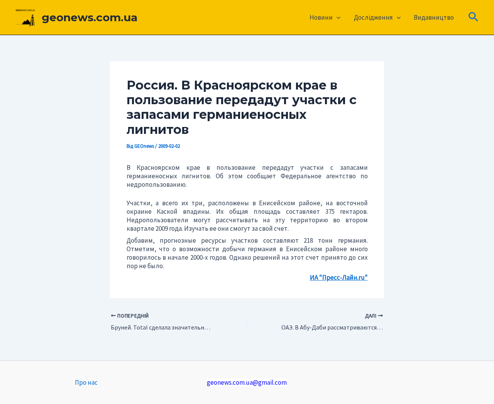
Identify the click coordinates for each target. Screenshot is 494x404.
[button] (336, 17)
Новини (321, 17)
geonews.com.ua (89, 17)
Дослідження (373, 17)
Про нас (86, 382)
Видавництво (434, 17)
